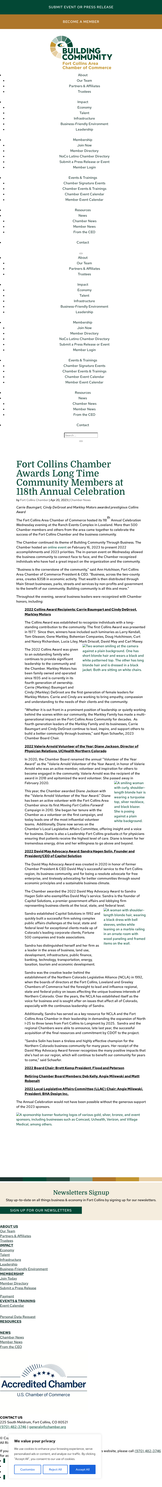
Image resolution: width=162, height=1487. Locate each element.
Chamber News (84, 221)
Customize (27, 1469)
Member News (84, 226)
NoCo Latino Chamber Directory (84, 156)
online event (57, 547)
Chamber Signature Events (84, 183)
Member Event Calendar (84, 199)
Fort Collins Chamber (34, 500)
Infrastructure (84, 118)
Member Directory (84, 151)
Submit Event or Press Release (81, 7)
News (82, 215)
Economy (84, 107)
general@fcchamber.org (47, 1427)
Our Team (84, 80)
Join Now (84, 145)
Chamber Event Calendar (84, 194)
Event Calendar (12, 1305)
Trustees (84, 91)
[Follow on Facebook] (4, 1460)
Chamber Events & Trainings (84, 188)
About (83, 75)
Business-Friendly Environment (84, 124)
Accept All (82, 1469)
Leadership (84, 129)
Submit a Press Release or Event (84, 162)
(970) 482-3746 (13, 1427)
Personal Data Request (17, 1317)
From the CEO (84, 232)
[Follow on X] (4, 1477)
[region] (54, 1456)
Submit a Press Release (18, 1288)
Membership (82, 140)
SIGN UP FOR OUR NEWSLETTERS (41, 1210)
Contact (83, 242)
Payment (7, 1296)
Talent (84, 113)
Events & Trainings (83, 177)
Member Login (84, 167)
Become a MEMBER (81, 21)
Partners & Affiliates (84, 86)
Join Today (8, 1278)
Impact (82, 102)
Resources (83, 210)
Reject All (55, 1469)
